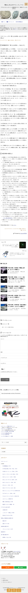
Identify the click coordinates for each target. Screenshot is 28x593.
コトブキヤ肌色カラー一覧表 (7, 436)
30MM (5, 509)
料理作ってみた (7, 537)
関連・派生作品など (8, 501)
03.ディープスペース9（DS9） (10, 474)
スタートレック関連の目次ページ (8, 426)
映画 (4, 520)
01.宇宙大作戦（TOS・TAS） (10, 468)
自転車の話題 (5, 526)
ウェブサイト (3, 363)
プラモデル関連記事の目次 (6, 433)
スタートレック (11, 21)
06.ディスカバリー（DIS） (9, 482)
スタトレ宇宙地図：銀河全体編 (7, 431)
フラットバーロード (8, 529)
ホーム (4, 21)
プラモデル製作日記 (5, 434)
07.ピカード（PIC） (8, 485)
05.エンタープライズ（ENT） (10, 479)
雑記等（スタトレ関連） (8, 504)
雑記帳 (3, 531)
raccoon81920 (23, 233)
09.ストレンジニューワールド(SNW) (11, 490)
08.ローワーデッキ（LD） (9, 487)
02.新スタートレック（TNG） (10, 471)
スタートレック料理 (8, 498)
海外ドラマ (6, 523)
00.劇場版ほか (20, 21)
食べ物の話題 (4, 534)
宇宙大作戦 (19, 40)
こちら (14, 225)
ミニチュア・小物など (8, 512)
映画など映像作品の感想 (7, 518)
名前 (1, 352)
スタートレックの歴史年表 (6, 428)
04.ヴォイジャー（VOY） (9, 476)
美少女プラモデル (7, 515)
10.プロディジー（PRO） (9, 493)
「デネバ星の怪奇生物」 (8, 218)
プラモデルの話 (5, 507)
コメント (2, 338)
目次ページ (16, 29)
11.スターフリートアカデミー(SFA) (11, 496)
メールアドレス (4, 357)
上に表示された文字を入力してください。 (9, 371)
